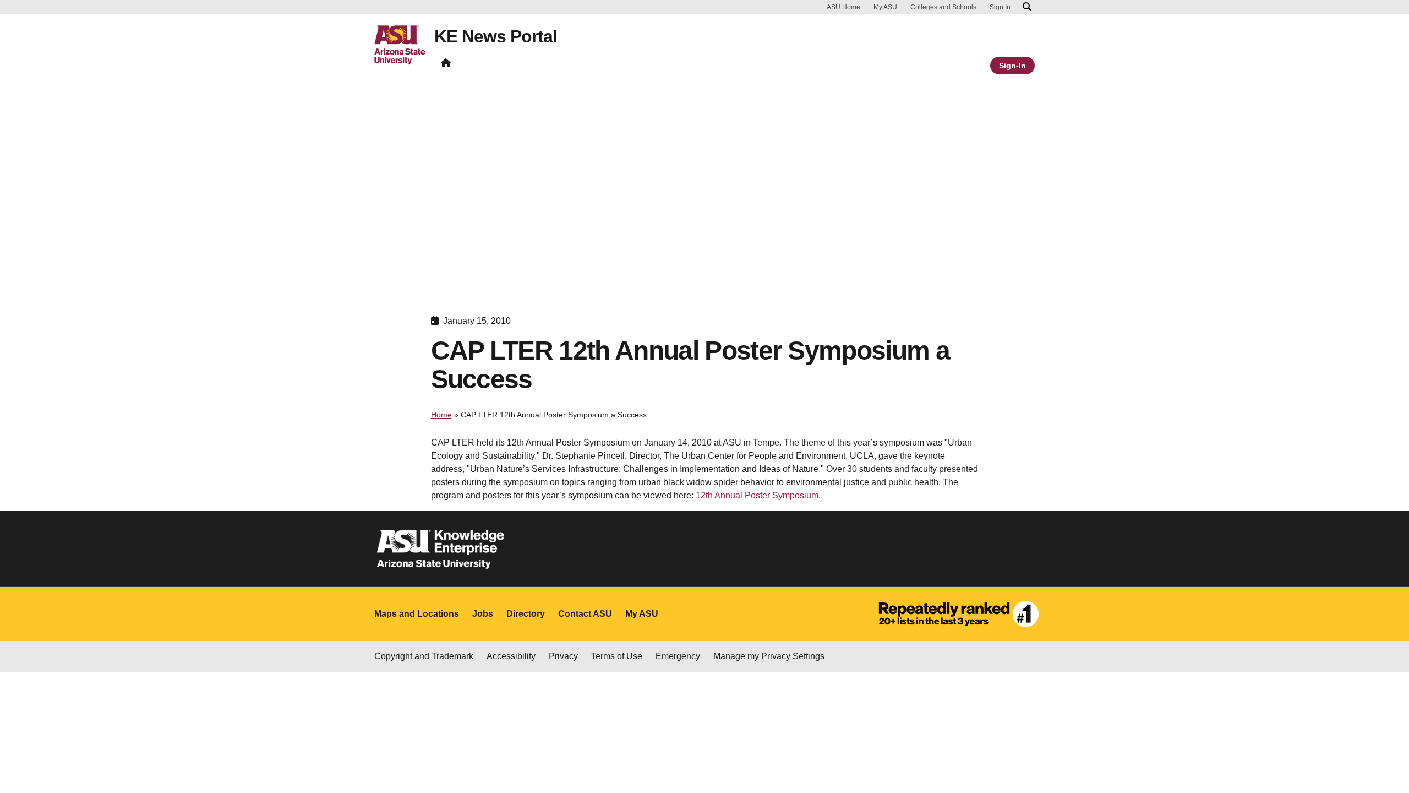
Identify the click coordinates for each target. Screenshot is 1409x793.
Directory (525, 613)
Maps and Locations (416, 613)
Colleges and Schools (943, 7)
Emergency (678, 656)
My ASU (885, 7)
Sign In (1000, 7)
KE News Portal (495, 36)
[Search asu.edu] (1027, 7)
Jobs (482, 613)
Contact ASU (585, 613)
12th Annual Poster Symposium (757, 495)
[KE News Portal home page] (445, 65)
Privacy (563, 656)
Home (441, 414)
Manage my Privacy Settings (768, 656)
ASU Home (843, 7)
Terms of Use (616, 656)
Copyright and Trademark (423, 656)
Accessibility (511, 656)
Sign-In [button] (1012, 65)
